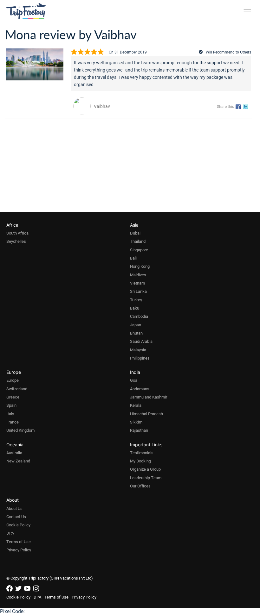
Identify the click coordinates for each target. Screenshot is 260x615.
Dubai (135, 233)
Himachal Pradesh (146, 414)
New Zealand (18, 461)
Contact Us (16, 516)
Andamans (139, 389)
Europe (12, 380)
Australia (14, 452)
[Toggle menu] (247, 11)
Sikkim (136, 422)
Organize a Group (145, 469)
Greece (12, 397)
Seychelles (16, 241)
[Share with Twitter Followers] (246, 107)
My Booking (140, 461)
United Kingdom (20, 430)
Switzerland (16, 389)
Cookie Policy (18, 525)
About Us (14, 508)
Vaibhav (102, 106)
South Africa (17, 233)
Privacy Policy (18, 550)
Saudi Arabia (141, 341)
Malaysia (138, 350)
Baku (134, 308)
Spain (11, 405)
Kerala (135, 405)
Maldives (138, 275)
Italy (10, 414)
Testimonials (141, 452)
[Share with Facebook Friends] (239, 107)
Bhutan (136, 333)
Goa (133, 380)
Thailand (138, 241)
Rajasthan (139, 430)
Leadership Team (145, 477)
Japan (135, 325)
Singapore (139, 250)
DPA (10, 533)
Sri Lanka (138, 291)
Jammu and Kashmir (148, 397)
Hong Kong (140, 266)
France (12, 422)
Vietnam (137, 283)
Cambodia (139, 316)
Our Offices (140, 486)
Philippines (140, 358)
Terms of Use (18, 541)
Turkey (136, 300)
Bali (133, 258)
